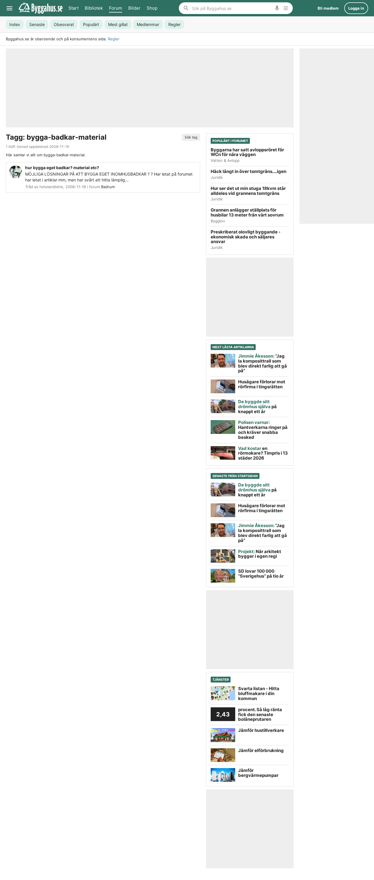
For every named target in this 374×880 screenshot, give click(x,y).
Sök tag (191, 137)
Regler (114, 39)
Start (73, 8)
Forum (115, 8)
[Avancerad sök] (286, 8)
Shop (152, 8)
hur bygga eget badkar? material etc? (62, 167)
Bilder (134, 8)
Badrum (108, 186)
